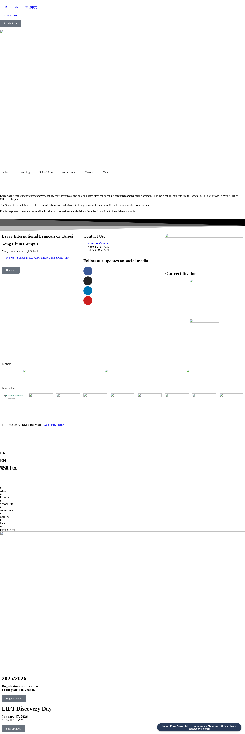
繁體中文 (31, 7)
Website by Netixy (54, 424)
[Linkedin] (87, 290)
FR (5, 7)
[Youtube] (87, 300)
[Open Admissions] (77, 172)
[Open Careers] (95, 172)
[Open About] (12, 172)
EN (16, 7)
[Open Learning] (32, 172)
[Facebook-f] (87, 271)
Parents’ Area (11, 15)
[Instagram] (87, 280)
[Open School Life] (54, 172)
